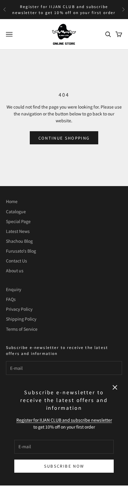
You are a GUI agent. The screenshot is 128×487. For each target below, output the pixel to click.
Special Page (18, 221)
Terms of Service (22, 329)
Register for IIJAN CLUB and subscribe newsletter (64, 420)
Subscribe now (64, 466)
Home (12, 201)
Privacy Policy (19, 309)
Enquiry (13, 289)
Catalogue (16, 211)
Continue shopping (64, 138)
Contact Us (16, 261)
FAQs (11, 299)
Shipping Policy (21, 319)
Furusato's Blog (21, 251)
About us (15, 270)
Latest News (18, 231)
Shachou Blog (19, 241)
